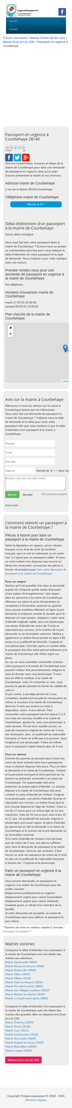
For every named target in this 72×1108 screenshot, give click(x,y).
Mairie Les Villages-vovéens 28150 (27, 990)
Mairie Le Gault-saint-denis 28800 (26, 998)
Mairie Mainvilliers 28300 (21, 1046)
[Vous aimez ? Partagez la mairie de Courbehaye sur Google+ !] (26, 157)
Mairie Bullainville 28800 (20, 970)
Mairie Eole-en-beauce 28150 (24, 982)
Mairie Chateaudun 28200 (21, 1034)
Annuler (28, 495)
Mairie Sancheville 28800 (21, 962)
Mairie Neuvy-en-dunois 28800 (24, 966)
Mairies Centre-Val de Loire (47, 37)
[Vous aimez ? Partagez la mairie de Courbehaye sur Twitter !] (17, 157)
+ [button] (10, 327)
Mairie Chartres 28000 (19, 1022)
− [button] (10, 333)
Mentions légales (36, 1100)
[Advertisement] (36, 86)
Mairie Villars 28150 (17, 974)
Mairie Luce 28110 (17, 1030)
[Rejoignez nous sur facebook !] (62, 11)
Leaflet (65, 381)
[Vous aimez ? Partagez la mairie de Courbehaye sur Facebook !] (9, 157)
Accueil (13, 21)
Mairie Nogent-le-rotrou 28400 (24, 1042)
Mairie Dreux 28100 (17, 1026)
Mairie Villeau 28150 (18, 978)
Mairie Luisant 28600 (18, 1050)
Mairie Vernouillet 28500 (20, 1038)
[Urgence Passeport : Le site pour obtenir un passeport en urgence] (22, 8)
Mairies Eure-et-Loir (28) (18, 41)
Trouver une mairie (15, 37)
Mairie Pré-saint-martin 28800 (24, 986)
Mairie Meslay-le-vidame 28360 (25, 994)
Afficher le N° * (36, 204)
